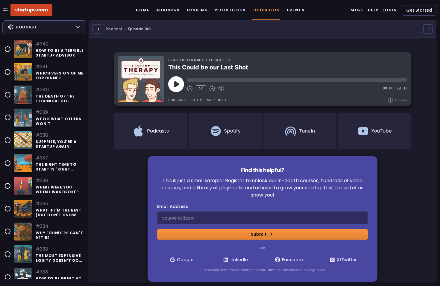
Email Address (172, 206)
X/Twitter (347, 260)
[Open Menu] (97, 29)
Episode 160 (139, 28)
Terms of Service (280, 269)
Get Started (419, 10)
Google (185, 260)
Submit (259, 234)
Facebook (293, 260)
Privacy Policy (314, 269)
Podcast (114, 28)
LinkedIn (239, 260)
